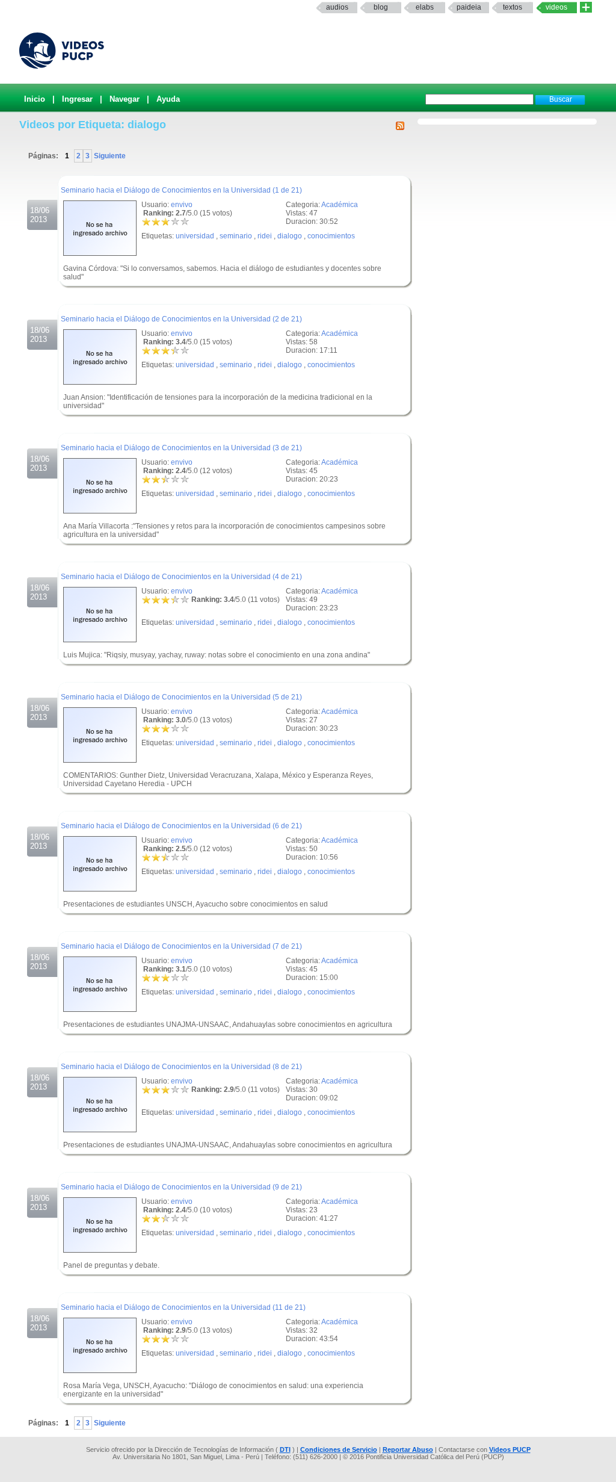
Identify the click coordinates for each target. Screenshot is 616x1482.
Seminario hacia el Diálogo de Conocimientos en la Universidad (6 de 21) (181, 826)
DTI (285, 1449)
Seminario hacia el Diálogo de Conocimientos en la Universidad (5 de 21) (181, 697)
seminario (236, 236)
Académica (339, 204)
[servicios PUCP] (586, 7)
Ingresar (77, 99)
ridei (264, 236)
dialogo (289, 236)
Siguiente (109, 156)
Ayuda (168, 99)
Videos (556, 7)
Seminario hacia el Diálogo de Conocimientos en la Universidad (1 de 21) (181, 190)
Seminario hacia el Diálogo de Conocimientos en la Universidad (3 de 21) (181, 448)
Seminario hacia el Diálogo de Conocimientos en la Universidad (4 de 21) (181, 576)
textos (512, 7)
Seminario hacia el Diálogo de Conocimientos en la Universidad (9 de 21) (181, 1187)
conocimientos (331, 236)
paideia (469, 7)
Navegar (124, 99)
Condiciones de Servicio (338, 1449)
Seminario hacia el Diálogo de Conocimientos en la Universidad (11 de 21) (183, 1307)
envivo (181, 204)
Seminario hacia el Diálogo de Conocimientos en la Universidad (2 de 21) (181, 319)
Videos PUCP (510, 1449)
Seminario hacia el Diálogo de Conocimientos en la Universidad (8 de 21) (181, 1066)
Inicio (34, 99)
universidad (195, 236)
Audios (337, 7)
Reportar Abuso (408, 1449)
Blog (381, 7)
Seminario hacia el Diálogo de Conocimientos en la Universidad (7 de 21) (181, 946)
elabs (425, 7)
